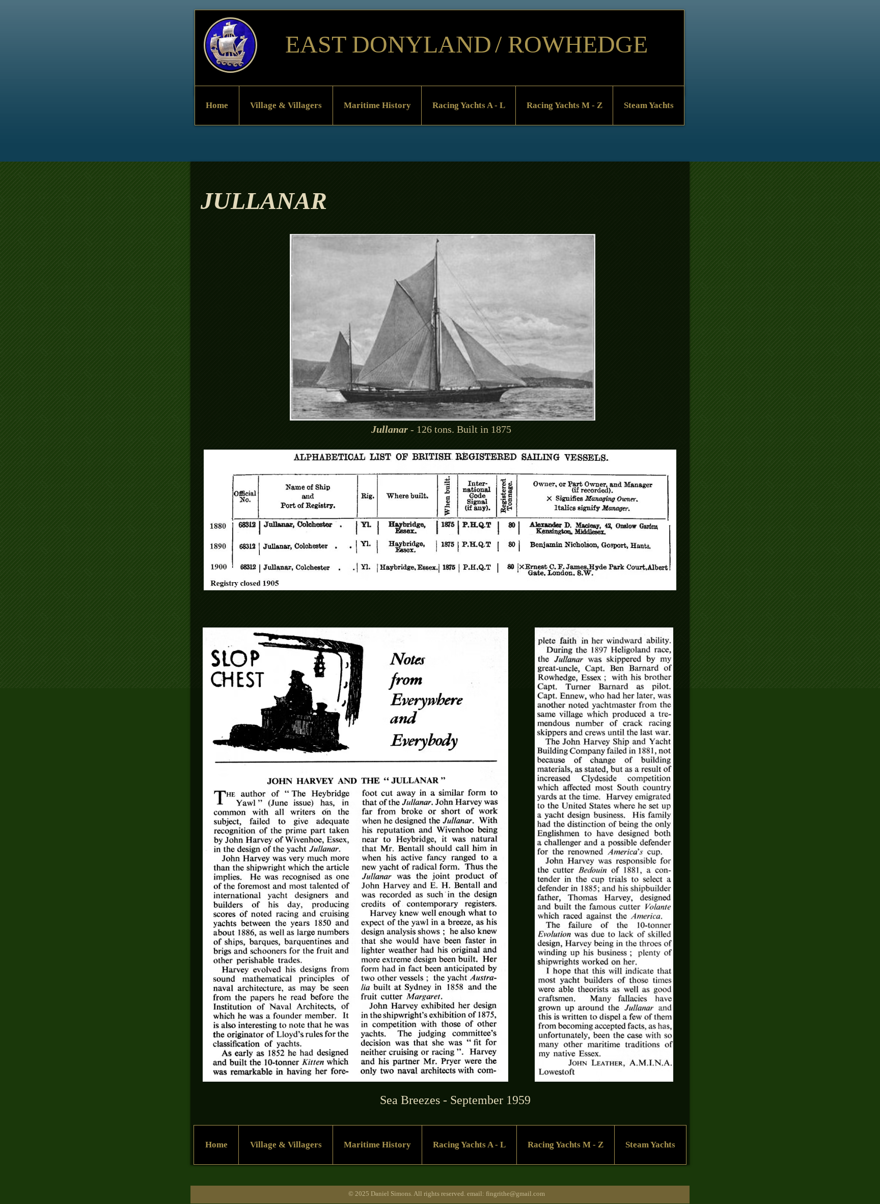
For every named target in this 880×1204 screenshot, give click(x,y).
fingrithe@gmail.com (515, 1193)
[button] (286, 105)
